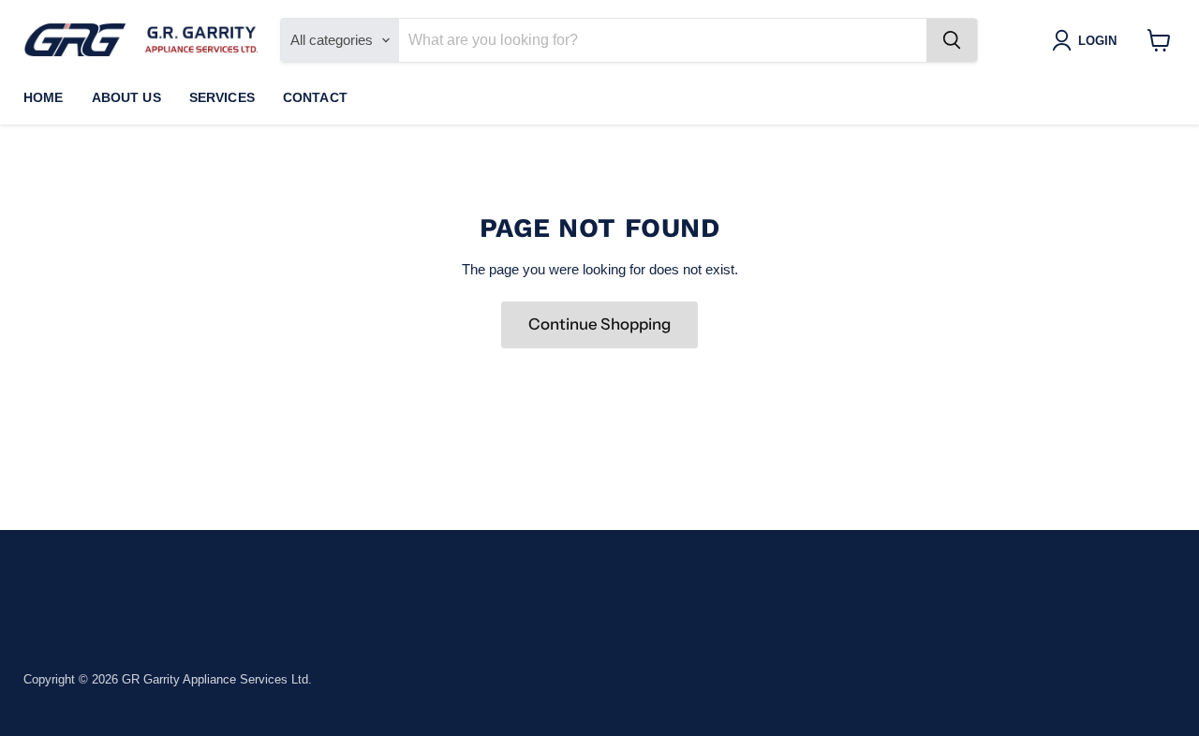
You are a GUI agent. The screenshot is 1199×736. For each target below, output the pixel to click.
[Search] (951, 40)
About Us (126, 97)
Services (222, 97)
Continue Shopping (599, 324)
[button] (1088, 40)
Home (43, 97)
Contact (315, 97)
